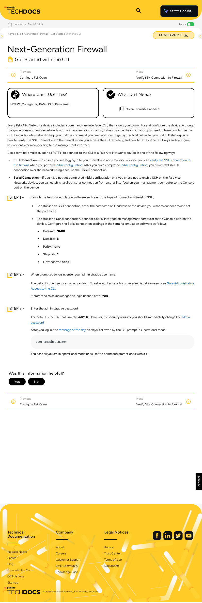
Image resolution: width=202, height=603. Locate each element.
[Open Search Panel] (138, 11)
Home (11, 33)
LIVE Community (67, 566)
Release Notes (17, 551)
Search (11, 558)
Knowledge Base (67, 572)
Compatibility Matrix (20, 570)
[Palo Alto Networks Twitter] (178, 539)
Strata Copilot (180, 11)
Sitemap (12, 582)
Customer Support (68, 559)
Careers (61, 553)
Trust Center (112, 553)
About (60, 547)
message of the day (72, 330)
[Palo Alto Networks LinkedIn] (168, 539)
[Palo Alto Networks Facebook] (157, 539)
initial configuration (69, 165)
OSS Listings (15, 576)
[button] (199, 481)
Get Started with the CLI (66, 33)
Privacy (109, 547)
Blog (10, 564)
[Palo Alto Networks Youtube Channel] (189, 539)
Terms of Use (113, 559)
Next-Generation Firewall (32, 33)
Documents (112, 566)
